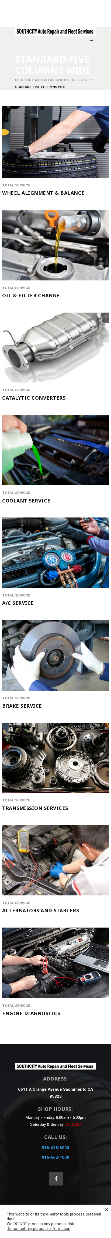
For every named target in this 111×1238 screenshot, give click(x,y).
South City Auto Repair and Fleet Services (52, 80)
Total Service (16, 185)
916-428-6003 (55, 1148)
